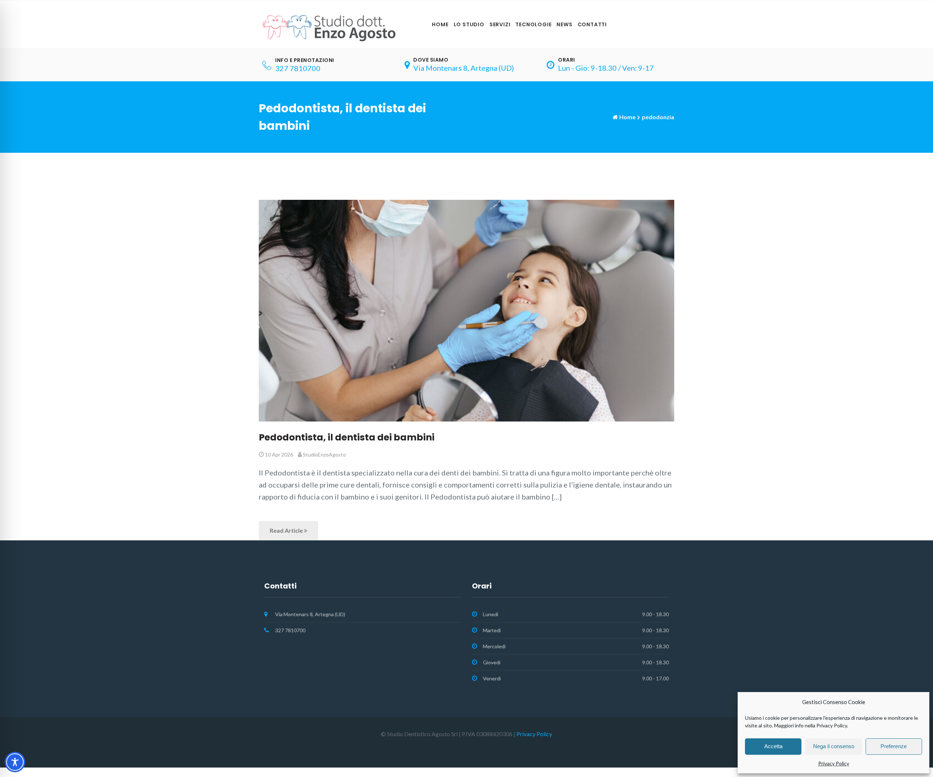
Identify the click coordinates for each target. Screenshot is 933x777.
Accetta (773, 746)
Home (440, 24)
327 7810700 (297, 68)
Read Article (287, 530)
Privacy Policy (833, 763)
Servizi (500, 24)
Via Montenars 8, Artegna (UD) (463, 67)
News (564, 24)
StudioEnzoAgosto (324, 454)
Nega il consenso (833, 746)
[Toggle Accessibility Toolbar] (14, 762)
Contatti (592, 24)
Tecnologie (533, 24)
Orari (566, 59)
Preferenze (894, 746)
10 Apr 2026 (279, 454)
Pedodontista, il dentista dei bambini (346, 437)
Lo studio (469, 24)
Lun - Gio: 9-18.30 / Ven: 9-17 (606, 67)
